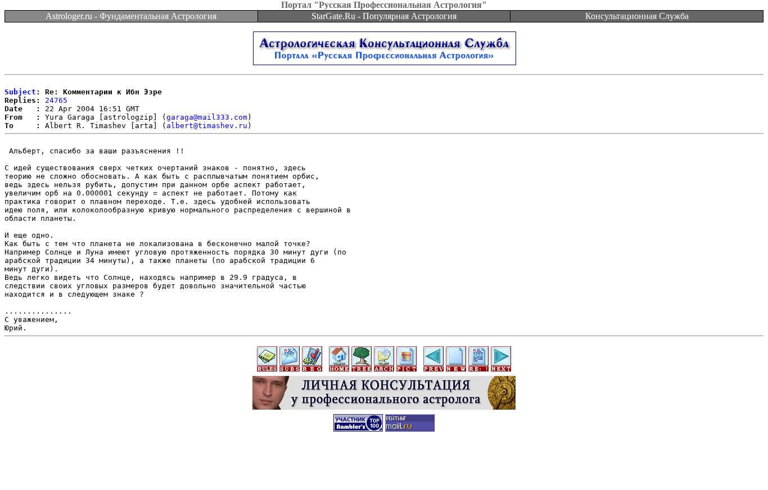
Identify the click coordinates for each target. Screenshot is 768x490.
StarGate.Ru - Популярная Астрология (384, 16)
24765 (56, 100)
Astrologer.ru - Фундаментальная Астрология (131, 16)
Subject (20, 92)
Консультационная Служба (637, 16)
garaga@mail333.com (206, 117)
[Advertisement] (384, 464)
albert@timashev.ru (206, 125)
